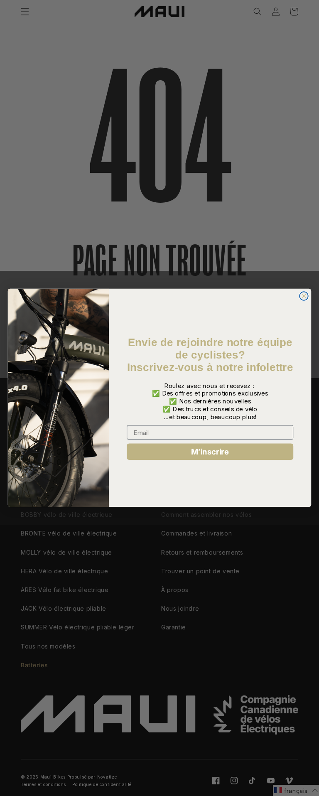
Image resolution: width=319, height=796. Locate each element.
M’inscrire (210, 451)
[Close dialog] (303, 296)
